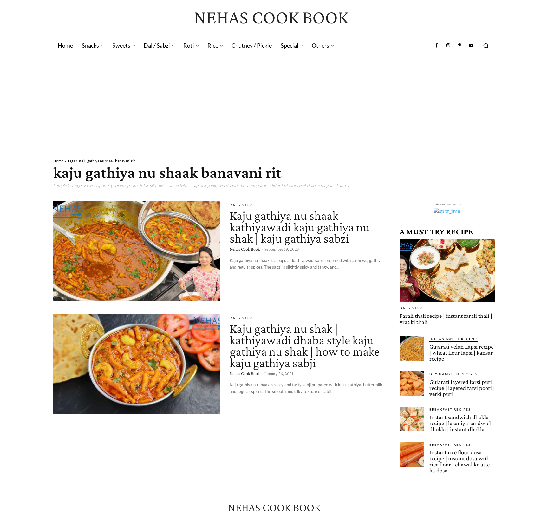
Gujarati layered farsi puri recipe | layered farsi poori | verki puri (462, 387)
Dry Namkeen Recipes (453, 374)
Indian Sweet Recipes (453, 339)
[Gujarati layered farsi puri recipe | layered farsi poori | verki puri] (412, 383)
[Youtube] (471, 45)
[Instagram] (448, 45)
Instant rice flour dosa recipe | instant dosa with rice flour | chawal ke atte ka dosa (459, 461)
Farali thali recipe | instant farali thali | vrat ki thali (446, 318)
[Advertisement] (274, 102)
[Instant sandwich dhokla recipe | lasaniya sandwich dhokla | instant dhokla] (412, 419)
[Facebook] (436, 45)
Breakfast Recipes (450, 409)
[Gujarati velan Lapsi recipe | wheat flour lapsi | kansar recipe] (412, 348)
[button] (486, 46)
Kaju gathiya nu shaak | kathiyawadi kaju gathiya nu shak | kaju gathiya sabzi (299, 226)
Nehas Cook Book (245, 248)
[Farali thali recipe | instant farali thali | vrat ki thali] (447, 270)
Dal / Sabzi (242, 205)
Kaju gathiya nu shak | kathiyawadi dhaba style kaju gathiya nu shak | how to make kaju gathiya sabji (305, 345)
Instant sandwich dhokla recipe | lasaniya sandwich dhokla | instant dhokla (461, 423)
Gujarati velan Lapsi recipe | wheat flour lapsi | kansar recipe (461, 352)
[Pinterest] (459, 45)
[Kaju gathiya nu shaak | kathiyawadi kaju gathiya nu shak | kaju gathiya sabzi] (136, 251)
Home (58, 160)
